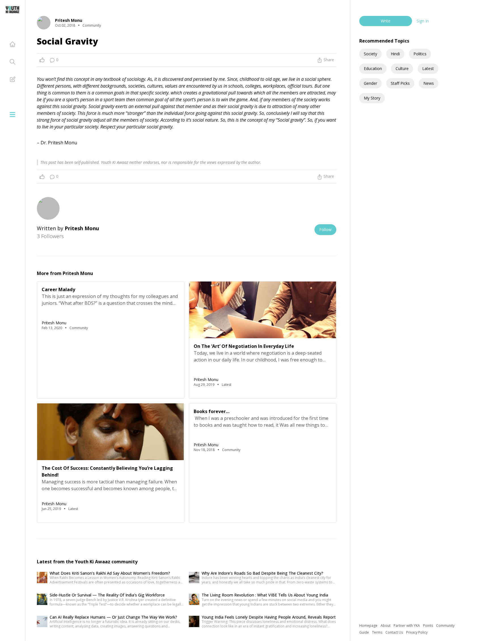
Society (370, 53)
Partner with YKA (407, 625)
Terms (377, 632)
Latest (428, 68)
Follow (325, 229)
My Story (372, 98)
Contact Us (394, 632)
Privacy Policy (417, 632)
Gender (370, 83)
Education (373, 68)
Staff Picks (400, 83)
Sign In (423, 21)
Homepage (368, 625)
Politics (419, 53)
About (386, 625)
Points (428, 625)
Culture (402, 68)
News (428, 83)
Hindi (395, 53)
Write (385, 21)
